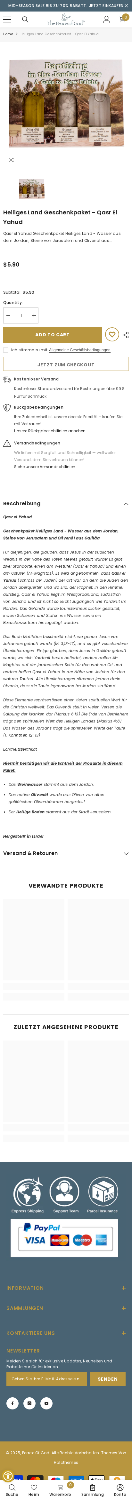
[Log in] (106, 19)
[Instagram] (29, 1403)
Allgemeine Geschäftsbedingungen (80, 350)
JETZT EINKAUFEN (106, 5)
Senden (108, 1379)
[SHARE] (124, 335)
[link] (33, 986)
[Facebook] (12, 1403)
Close (126, 6)
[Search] (25, 19)
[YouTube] (46, 1403)
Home (8, 34)
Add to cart (52, 334)
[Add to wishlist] (112, 334)
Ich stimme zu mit (29, 350)
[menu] (7, 19)
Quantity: (13, 302)
